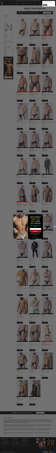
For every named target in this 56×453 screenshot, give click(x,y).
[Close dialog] (42, 215)
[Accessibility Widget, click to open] (55, 226)
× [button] (54, 1)
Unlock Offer (35, 231)
